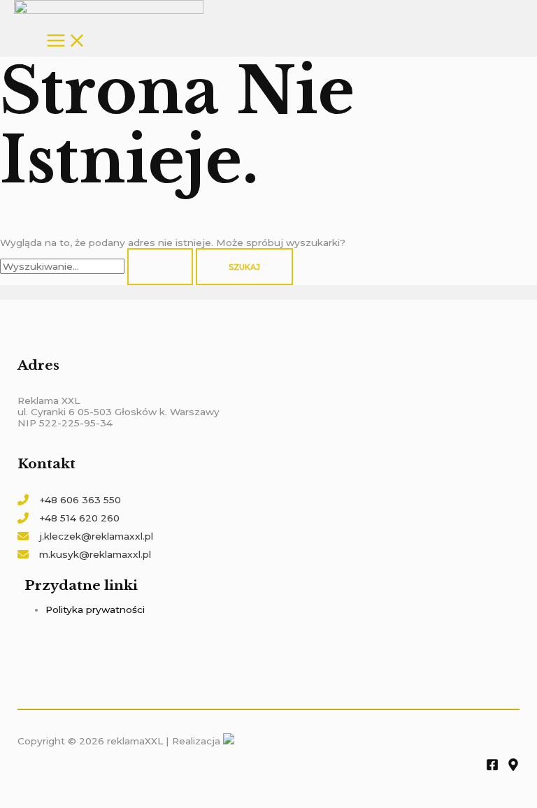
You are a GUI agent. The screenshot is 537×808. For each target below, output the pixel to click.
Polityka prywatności (95, 609)
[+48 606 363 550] (69, 499)
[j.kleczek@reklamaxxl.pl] (85, 536)
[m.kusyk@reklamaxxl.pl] (84, 554)
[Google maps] (513, 767)
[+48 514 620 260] (68, 518)
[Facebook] (492, 767)
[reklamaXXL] (108, 8)
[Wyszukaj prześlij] (160, 266)
